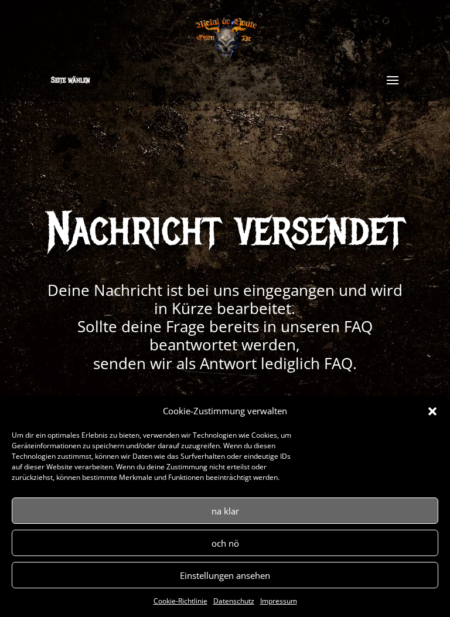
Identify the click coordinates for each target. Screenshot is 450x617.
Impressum (278, 601)
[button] (432, 411)
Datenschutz (233, 601)
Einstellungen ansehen (225, 575)
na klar (225, 511)
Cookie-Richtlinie (180, 601)
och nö (225, 543)
